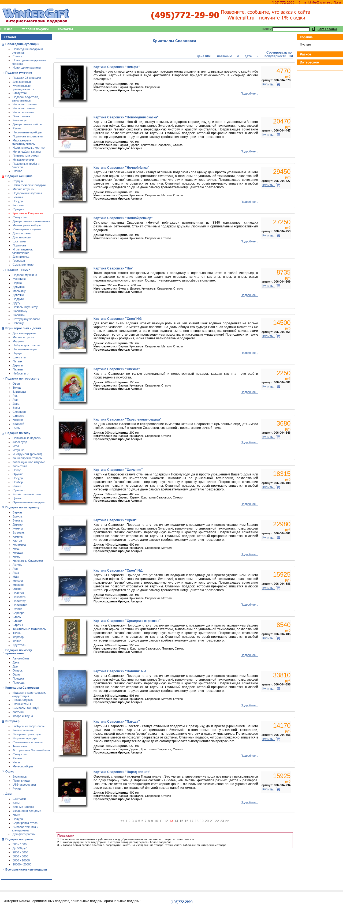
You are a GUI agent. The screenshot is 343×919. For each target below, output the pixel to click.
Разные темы (22, 704)
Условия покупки (35, 29)
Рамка (17, 486)
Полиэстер (20, 604)
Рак (15, 395)
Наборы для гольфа (26, 345)
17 (191, 821)
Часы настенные (24, 108)
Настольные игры (25, 349)
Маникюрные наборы (27, 225)
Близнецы (19, 391)
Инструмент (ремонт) (27, 454)
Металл (18, 580)
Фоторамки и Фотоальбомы (31, 750)
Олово (17, 588)
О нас (8, 29)
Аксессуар (20, 442)
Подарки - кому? (17, 269)
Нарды (17, 353)
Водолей (18, 423)
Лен (15, 568)
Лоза (16, 572)
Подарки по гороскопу (22, 378)
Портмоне (19, 245)
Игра (16, 446)
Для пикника (21, 256)
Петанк (17, 361)
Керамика (19, 544)
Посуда (18, 201)
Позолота (19, 596)
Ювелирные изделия (27, 229)
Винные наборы (23, 806)
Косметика (20, 466)
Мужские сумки (23, 159)
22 (217, 821)
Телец (17, 387)
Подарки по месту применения (18, 651)
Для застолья (22, 81)
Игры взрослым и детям (23, 328)
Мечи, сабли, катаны (27, 151)
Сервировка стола (25, 822)
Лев (15, 399)
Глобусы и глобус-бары (28, 726)
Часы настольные (25, 104)
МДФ (16, 576)
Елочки (17, 56)
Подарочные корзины (27, 193)
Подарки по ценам (19, 839)
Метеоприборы (23, 766)
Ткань (17, 633)
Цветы (17, 498)
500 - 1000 (20, 844)
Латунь (17, 564)
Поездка (18, 678)
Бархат (17, 512)
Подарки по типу (17, 432)
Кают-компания (23, 730)
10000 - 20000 (22, 864)
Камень (18, 536)
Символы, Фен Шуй (26, 708)
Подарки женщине (18, 176)
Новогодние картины (27, 67)
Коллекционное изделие (29, 462)
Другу (16, 303)
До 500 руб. (20, 848)
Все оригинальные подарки (26, 869)
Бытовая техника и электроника (25, 828)
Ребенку (18, 323)
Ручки (17, 128)
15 (181, 821)
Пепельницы (21, 780)
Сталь (17, 616)
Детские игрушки (24, 333)
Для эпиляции (22, 237)
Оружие (18, 474)
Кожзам (18, 552)
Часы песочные (23, 112)
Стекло (17, 620)
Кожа (16, 548)
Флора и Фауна (23, 716)
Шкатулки (19, 241)
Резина (17, 608)
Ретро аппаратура (25, 738)
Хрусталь (19, 645)
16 (186, 821)
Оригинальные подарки (28, 502)
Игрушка (18, 450)
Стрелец (18, 415)
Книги (16, 814)
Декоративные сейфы (27, 124)
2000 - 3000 (20, 852)
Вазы (16, 802)
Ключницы (20, 120)
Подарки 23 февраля (27, 77)
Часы (16, 762)
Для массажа (22, 233)
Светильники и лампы (28, 742)
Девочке (18, 295)
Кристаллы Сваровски (28, 213)
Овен (16, 383)
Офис (17, 674)
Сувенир (18, 490)
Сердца (18, 181)
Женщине (19, 278)
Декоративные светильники (31, 221)
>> (227, 821)
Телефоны (20, 746)
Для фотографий (24, 834)
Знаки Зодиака (23, 700)
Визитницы (20, 776)
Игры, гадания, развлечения (22, 251)
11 (161, 821)
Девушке (19, 286)
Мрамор (18, 584)
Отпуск (18, 670)
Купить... (268, 84)
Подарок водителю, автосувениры (25, 98)
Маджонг (18, 341)
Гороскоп (19, 260)
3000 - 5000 (20, 856)
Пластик (18, 592)
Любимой (19, 315)
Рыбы (16, 427)
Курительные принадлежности (23, 87)
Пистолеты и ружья (26, 155)
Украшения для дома (27, 810)
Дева (16, 403)
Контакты (65, 29)
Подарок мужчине (25, 274)
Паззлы (18, 369)
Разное (17, 170)
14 (176, 821)
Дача (16, 662)
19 (202, 821)
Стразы (18, 625)
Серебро (18, 612)
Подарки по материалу (22, 507)
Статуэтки (20, 93)
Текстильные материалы (29, 629)
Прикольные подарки (27, 438)
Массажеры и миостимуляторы (23, 142)
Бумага (18, 520)
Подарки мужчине (18, 72)
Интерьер (12, 721)
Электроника (21, 116)
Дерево (18, 524)
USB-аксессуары (24, 784)
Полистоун (20, 600)
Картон (17, 540)
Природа (18, 682)
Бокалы (18, 197)
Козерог (18, 419)
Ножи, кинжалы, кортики (29, 147)
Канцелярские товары (27, 458)
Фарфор (18, 637)
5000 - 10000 (21, 860)
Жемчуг (18, 528)
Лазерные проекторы (27, 734)
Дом (15, 666)
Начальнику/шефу (25, 307)
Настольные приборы (27, 132)
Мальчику (19, 290)
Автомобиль (21, 658)
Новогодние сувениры (22, 44)
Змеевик (18, 532)
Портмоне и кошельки (28, 136)
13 (171, 821)
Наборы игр (20, 373)
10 (156, 821)
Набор (17, 470)
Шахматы (19, 357)
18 (197, 821)
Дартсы (18, 365)
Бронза (17, 516)
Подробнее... (249, 93)
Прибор (18, 482)
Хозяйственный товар (27, 494)
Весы (16, 407)
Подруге (18, 299)
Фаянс (17, 641)
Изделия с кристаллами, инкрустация (29, 694)
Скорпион (19, 411)
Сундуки (18, 209)
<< (122, 821)
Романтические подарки (29, 185)
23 (222, 821)
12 (166, 821)
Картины (18, 205)
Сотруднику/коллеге (26, 319)
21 (212, 821)
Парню (17, 282)
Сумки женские (23, 264)
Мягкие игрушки (23, 189)
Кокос (16, 556)
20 (207, 821)
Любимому (20, 311)
